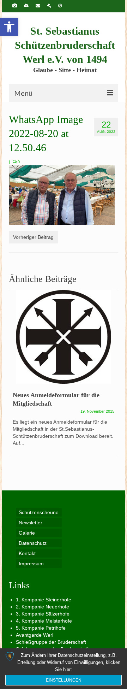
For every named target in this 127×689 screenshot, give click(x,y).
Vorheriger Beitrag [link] (33, 237)
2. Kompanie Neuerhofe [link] (42, 607)
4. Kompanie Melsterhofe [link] (44, 621)
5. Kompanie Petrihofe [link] (41, 628)
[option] (63, 376)
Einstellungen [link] (63, 680)
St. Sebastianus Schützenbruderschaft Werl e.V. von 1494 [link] (65, 45)
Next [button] (112, 376)
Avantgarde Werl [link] (34, 635)
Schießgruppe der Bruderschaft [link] (51, 642)
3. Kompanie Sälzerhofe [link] (42, 614)
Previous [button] (15, 376)
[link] (9, 27)
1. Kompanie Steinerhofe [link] (43, 599)
